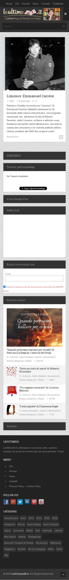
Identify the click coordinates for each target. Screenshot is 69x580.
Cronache (18, 530)
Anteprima (9, 524)
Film (37, 530)
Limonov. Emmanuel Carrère (30, 96)
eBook (29, 530)
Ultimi (28, 360)
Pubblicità (58, 3)
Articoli (14, 356)
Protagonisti (34, 536)
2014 (39, 518)
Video (59, 549)
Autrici (38, 356)
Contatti (46, 3)
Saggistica (9, 549)
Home (9, 3)
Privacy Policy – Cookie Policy (25, 486)
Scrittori (22, 549)
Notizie (22, 536)
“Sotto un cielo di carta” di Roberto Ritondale (39, 370)
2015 (47, 518)
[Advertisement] (24, 235)
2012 (23, 518)
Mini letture (10, 536)
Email (8, 274)
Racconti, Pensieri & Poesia (18, 543)
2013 (31, 518)
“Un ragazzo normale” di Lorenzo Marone (39, 389)
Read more (12, 136)
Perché (26, 3)
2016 (54, 518)
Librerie (59, 530)
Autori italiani (26, 356)
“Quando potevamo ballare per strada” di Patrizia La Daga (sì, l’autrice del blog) (30, 351)
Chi (17, 3)
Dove (35, 3)
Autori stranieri (30, 410)
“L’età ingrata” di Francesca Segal (38, 406)
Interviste (47, 530)
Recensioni (49, 356)
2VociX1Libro (11, 518)
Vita (6, 555)
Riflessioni (55, 543)
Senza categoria (15, 360)
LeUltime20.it (20, 573)
